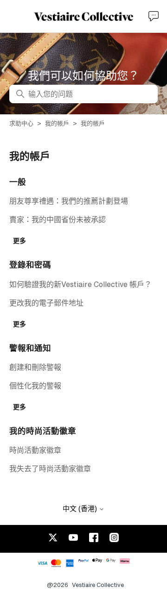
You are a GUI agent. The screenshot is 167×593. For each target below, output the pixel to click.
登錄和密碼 (30, 264)
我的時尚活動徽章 (42, 431)
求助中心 (21, 123)
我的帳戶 (57, 123)
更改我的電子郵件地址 (46, 302)
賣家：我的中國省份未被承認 (57, 219)
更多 (19, 240)
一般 (17, 182)
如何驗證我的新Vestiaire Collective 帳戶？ (80, 284)
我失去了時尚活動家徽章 (50, 468)
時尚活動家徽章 (35, 450)
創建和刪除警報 (35, 367)
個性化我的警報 (35, 385)
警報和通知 (30, 348)
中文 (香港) (81, 508)
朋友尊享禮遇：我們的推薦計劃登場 (68, 201)
